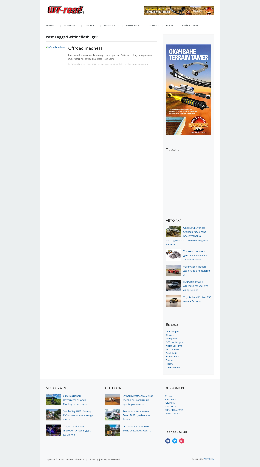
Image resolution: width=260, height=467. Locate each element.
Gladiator (170, 335)
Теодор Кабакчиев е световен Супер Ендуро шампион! (77, 430)
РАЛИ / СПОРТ (108, 26)
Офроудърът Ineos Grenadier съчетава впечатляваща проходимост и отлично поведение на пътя (187, 236)
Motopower (172, 338)
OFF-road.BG (76, 64)
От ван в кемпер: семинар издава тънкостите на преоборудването (137, 400)
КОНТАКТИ (170, 406)
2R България (172, 331)
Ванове (170, 360)
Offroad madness (85, 48)
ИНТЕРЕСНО (130, 26)
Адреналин (171, 352)
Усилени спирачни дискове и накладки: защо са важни (195, 255)
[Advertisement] (188, 186)
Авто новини (172, 349)
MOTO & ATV (68, 26)
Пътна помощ (173, 367)
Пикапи (169, 363)
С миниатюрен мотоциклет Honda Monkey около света (75, 400)
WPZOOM (209, 459)
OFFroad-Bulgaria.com (177, 342)
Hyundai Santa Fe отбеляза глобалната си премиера (195, 286)
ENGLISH (169, 25)
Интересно (143, 64)
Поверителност (173, 413)
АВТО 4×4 (50, 26)
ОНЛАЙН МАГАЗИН (189, 25)
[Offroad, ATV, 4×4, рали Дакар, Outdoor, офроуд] (72, 9)
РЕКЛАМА (170, 402)
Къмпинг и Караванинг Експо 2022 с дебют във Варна (136, 415)
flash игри (132, 64)
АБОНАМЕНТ (171, 399)
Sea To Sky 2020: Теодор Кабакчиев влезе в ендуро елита (78, 415)
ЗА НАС (168, 395)
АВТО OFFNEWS (174, 345)
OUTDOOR (88, 26)
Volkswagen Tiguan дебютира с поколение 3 (196, 270)
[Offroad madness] (55, 46)
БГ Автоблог (172, 356)
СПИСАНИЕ (150, 26)
